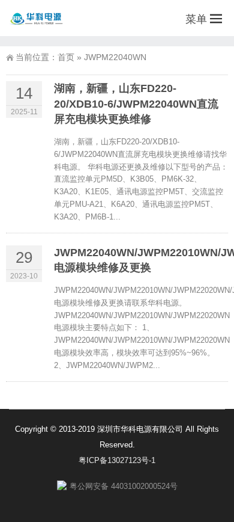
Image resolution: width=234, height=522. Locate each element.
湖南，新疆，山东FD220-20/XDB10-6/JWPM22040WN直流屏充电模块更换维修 (136, 103)
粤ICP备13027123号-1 (117, 460)
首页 (66, 57)
